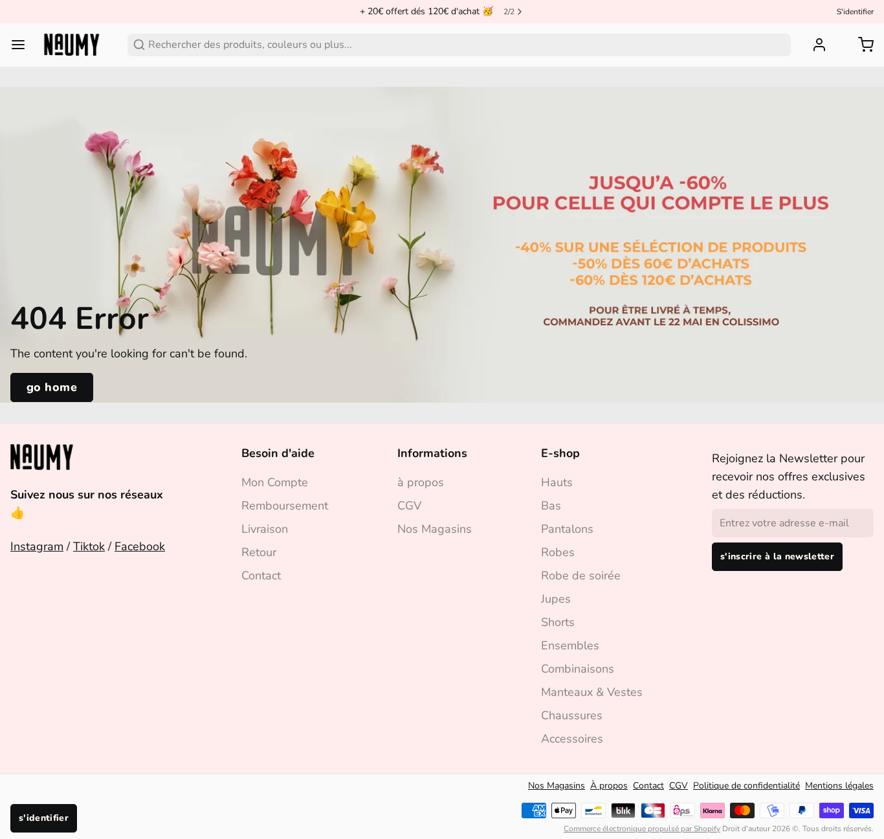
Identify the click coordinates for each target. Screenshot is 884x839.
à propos (420, 482)
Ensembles (570, 645)
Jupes (556, 599)
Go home (52, 387)
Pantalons (567, 529)
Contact (261, 575)
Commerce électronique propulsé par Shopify (642, 828)
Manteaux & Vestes (592, 692)
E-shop (560, 453)
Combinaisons (577, 669)
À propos (609, 785)
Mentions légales (839, 785)
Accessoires (572, 738)
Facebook (140, 546)
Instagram (36, 546)
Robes (558, 552)
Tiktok (89, 546)
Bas (551, 505)
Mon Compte (274, 482)
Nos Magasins (434, 529)
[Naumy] (71, 44)
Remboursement (284, 505)
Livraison (264, 529)
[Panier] (861, 44)
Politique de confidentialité (746, 785)
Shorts (558, 622)
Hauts (557, 482)
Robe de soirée (581, 575)
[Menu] (23, 45)
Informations (432, 453)
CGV (409, 505)
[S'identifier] (814, 44)
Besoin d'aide (278, 453)
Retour (258, 552)
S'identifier (855, 11)
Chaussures (571, 715)
